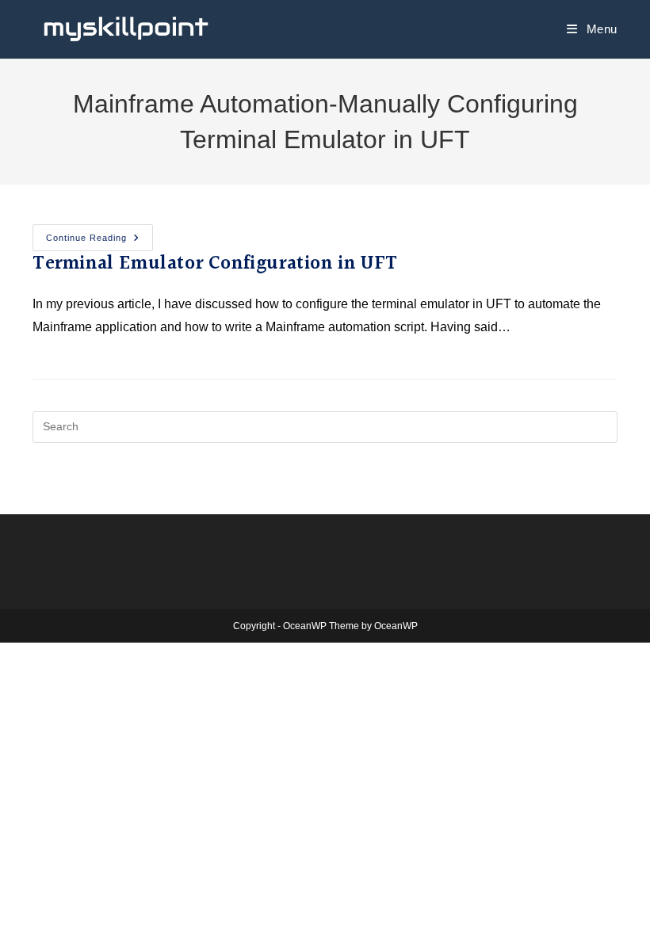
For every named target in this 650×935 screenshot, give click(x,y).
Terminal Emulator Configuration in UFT (215, 264)
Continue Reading (99, 233)
